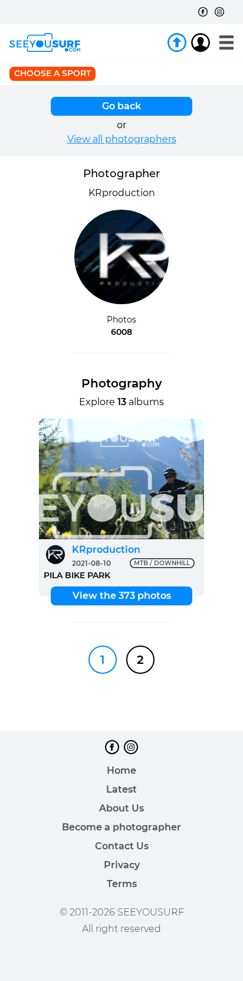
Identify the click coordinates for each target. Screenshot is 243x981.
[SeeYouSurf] (44, 42)
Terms (122, 883)
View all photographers (121, 139)
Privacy (122, 865)
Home (121, 770)
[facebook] (203, 12)
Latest (121, 789)
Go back (121, 106)
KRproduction (106, 549)
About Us (121, 808)
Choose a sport (52, 73)
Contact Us (122, 846)
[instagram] (219, 12)
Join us (177, 42)
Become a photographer (121, 827)
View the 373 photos (122, 595)
